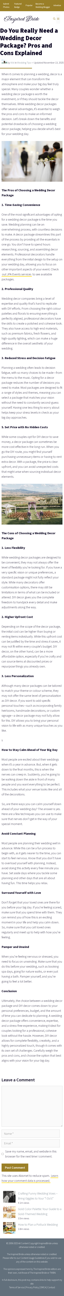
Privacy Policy (32, 1287)
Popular (29, 5)
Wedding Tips (24, 62)
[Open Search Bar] (54, 19)
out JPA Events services (16, 274)
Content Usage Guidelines (33, 1257)
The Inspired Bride (15, 1254)
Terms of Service (16, 1287)
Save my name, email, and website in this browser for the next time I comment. (31, 1153)
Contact (51, 1287)
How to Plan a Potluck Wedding (38, 1224)
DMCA (43, 1287)
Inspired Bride (21, 19)
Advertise (57, 5)
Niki (12, 62)
